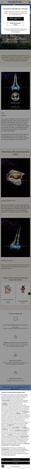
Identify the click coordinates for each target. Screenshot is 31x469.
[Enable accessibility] (3, 466)
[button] (27, 6)
